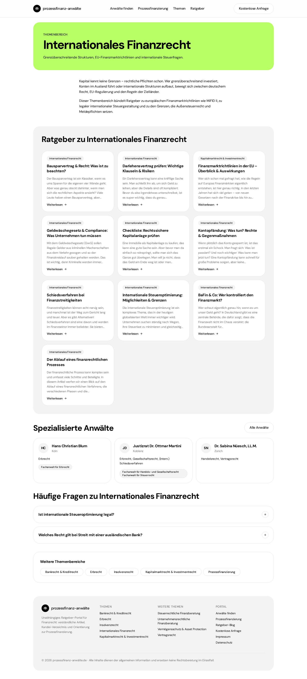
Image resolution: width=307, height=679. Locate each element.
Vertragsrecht (167, 635)
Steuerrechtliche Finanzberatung (179, 613)
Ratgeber (197, 8)
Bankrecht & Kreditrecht (61, 572)
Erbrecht (96, 572)
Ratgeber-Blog (225, 625)
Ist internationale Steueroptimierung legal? (76, 514)
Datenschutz (224, 642)
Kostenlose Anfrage (254, 8)
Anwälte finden (121, 8)
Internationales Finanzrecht (117, 631)
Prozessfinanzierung (153, 8)
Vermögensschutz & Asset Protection (182, 629)
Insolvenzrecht (123, 572)
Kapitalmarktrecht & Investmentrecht (171, 572)
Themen (179, 8)
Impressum (223, 636)
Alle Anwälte (259, 427)
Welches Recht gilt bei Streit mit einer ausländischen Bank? (90, 534)
